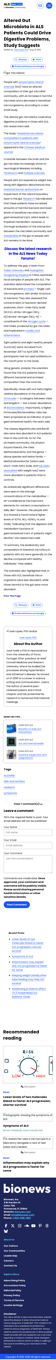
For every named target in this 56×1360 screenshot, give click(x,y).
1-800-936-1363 (21, 1218)
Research (29, 198)
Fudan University (14, 270)
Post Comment (17, 904)
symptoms (10, 793)
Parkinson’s (11, 173)
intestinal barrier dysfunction (21, 189)
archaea (28, 289)
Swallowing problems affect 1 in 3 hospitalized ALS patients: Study (29, 992)
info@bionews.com (22, 1214)
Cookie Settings (13, 1305)
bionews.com (23, 1211)
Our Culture (11, 1245)
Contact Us (10, 1265)
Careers (9, 1260)
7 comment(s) (27, 804)
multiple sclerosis (34, 173)
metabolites (11, 236)
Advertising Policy (14, 1280)
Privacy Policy (12, 1295)
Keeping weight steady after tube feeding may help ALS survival (29, 979)
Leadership (10, 1255)
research (9, 787)
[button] (40, 5)
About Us (9, 1239)
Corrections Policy (15, 1285)
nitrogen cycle (36, 321)
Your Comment (13, 853)
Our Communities (14, 1250)
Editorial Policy (12, 1290)
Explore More (11, 1274)
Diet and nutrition (14, 781)
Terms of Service (14, 1300)
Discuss (22, 59)
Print (38, 59)
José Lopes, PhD (21, 49)
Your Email (10, 840)
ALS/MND (9, 775)
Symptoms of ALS (22, 956)
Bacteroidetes (15, 408)
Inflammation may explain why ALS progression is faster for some (29, 966)
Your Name (10, 827)
